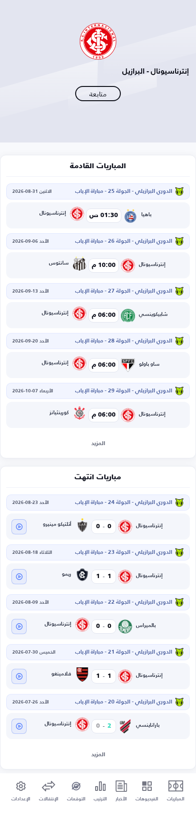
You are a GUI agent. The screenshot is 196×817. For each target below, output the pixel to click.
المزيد (98, 443)
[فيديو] (19, 526)
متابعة (98, 93)
